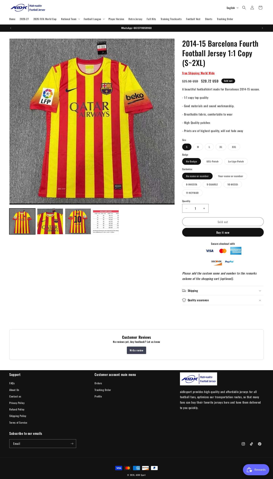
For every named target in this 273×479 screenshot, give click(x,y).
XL (223, 147)
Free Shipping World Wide (198, 73)
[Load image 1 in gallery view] (22, 221)
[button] (70, 19)
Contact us (15, 396)
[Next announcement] (262, 28)
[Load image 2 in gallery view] (50, 221)
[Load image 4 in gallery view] (106, 221)
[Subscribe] (72, 443)
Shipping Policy (17, 416)
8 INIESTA (193, 185)
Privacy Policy (17, 403)
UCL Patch (214, 162)
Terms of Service (18, 422)
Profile (98, 396)
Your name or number (232, 176)
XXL (236, 147)
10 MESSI (235, 185)
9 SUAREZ (214, 185)
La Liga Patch (238, 162)
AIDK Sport (141, 474)
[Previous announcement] (10, 28)
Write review (136, 350)
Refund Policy (17, 409)
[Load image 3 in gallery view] (78, 221)
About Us (14, 390)
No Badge (193, 162)
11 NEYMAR (194, 193)
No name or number (199, 176)
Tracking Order (103, 390)
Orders (98, 383)
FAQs (12, 383)
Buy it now (223, 232)
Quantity (186, 201)
